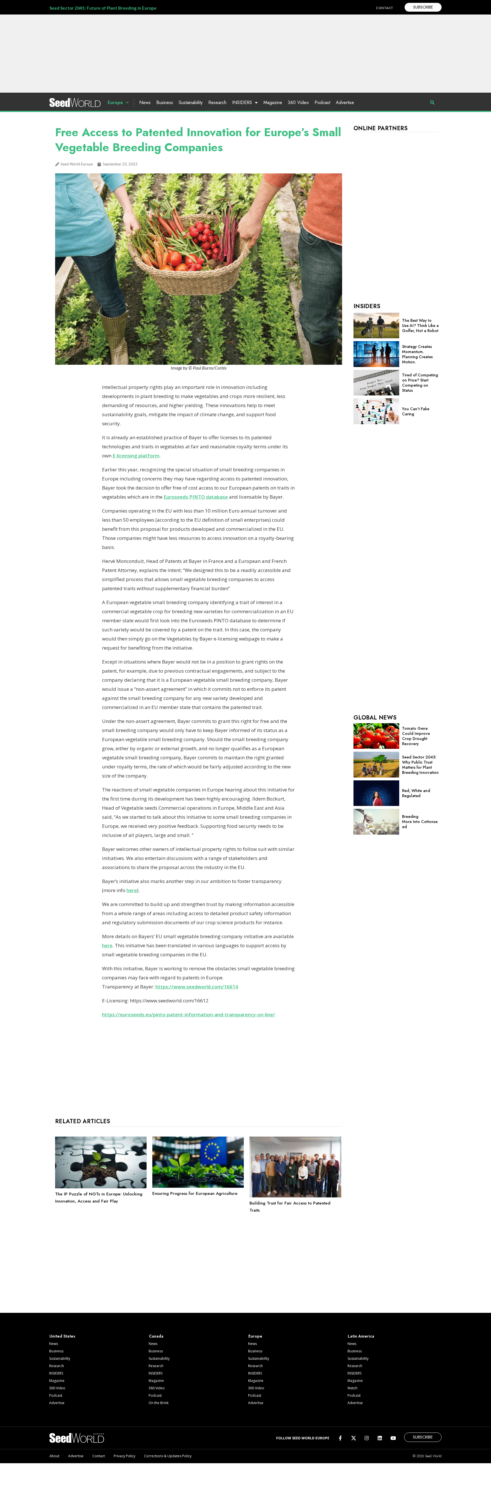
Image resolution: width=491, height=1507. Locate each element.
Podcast (322, 102)
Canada (156, 1336)
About (54, 1456)
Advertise (345, 102)
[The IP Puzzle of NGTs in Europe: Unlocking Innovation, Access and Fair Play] (101, 1187)
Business (164, 102)
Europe (115, 102)
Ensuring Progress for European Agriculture (195, 1193)
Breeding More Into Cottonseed (420, 822)
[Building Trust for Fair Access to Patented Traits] (295, 1196)
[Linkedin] (380, 1438)
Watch (352, 1388)
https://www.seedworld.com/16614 (196, 986)
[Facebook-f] (340, 1438)
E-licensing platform (136, 455)
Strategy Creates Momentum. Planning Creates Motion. (417, 354)
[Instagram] (366, 1438)
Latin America (361, 1336)
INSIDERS (242, 102)
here (131, 890)
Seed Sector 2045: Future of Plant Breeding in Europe (103, 8)
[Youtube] (393, 1438)
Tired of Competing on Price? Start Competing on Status (420, 382)
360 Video (298, 102)
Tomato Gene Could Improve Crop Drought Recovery (416, 736)
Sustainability (191, 102)
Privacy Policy (124, 1456)
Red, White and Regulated (416, 793)
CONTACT (384, 8)
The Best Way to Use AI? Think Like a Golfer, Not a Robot (420, 325)
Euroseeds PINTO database (196, 497)
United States (62, 1336)
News (145, 102)
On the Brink (158, 1402)
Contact (98, 1456)
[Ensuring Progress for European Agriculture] (198, 1186)
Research (217, 102)
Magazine (272, 102)
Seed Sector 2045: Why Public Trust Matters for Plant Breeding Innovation (420, 764)
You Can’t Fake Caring (415, 411)
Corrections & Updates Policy (168, 1456)
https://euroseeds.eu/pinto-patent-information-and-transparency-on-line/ (188, 1014)
